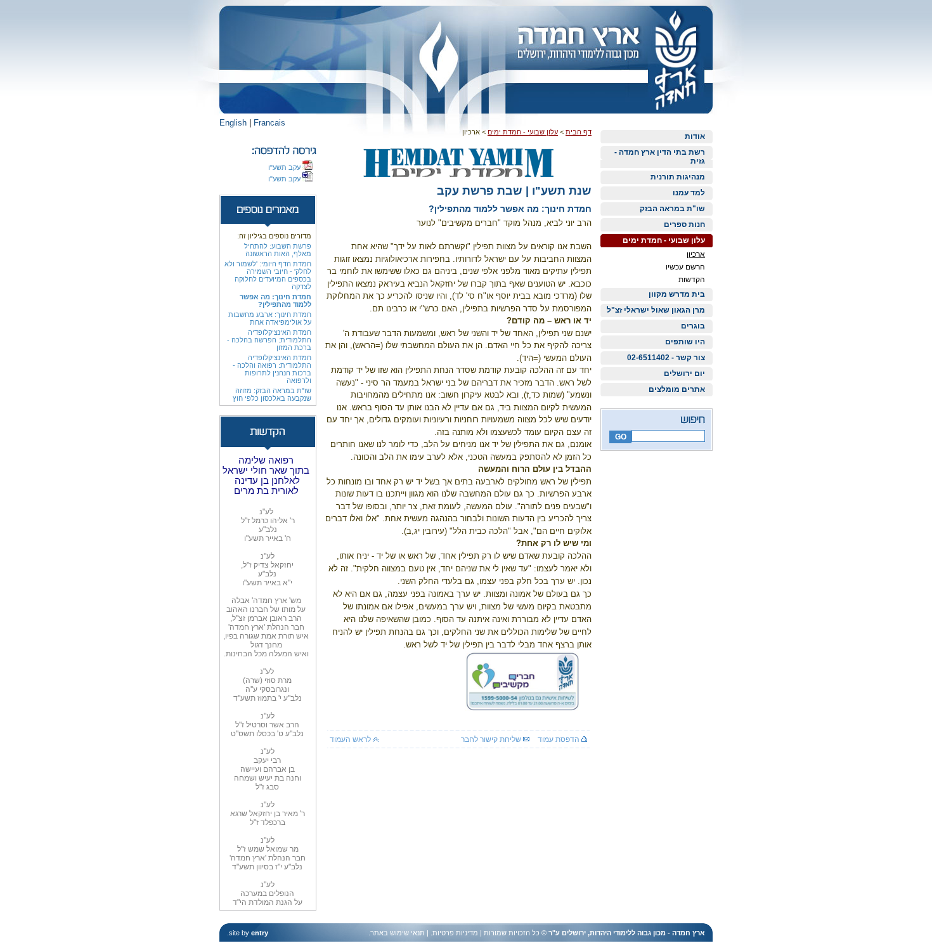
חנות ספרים (684, 224)
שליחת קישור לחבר (492, 739)
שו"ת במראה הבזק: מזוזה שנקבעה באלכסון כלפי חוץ (272, 394)
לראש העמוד (351, 739)
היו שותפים (685, 341)
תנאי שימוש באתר (397, 933)
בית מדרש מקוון (677, 294)
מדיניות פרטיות (455, 933)
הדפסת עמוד (559, 739)
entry (259, 933)
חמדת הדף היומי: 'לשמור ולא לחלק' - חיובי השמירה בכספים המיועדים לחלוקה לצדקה (267, 275)
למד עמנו (689, 192)
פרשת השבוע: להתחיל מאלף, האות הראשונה (277, 249)
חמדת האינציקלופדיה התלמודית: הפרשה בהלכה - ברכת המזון (269, 339)
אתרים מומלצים (677, 389)
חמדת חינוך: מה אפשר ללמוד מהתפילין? (275, 300)
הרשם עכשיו (685, 267)
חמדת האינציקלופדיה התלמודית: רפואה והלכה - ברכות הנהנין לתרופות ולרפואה (272, 369)
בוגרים (693, 325)
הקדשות (691, 279)
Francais (269, 122)
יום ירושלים (684, 373)
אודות (695, 136)
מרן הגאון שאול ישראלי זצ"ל (656, 310)
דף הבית (579, 132)
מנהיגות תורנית (677, 176)
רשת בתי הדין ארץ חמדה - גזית (659, 157)
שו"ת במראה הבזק (672, 208)
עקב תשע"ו (285, 167)
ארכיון (696, 254)
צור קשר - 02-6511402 (666, 357)
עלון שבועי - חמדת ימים (664, 240)
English (233, 122)
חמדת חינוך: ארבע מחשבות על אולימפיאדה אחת (269, 318)
